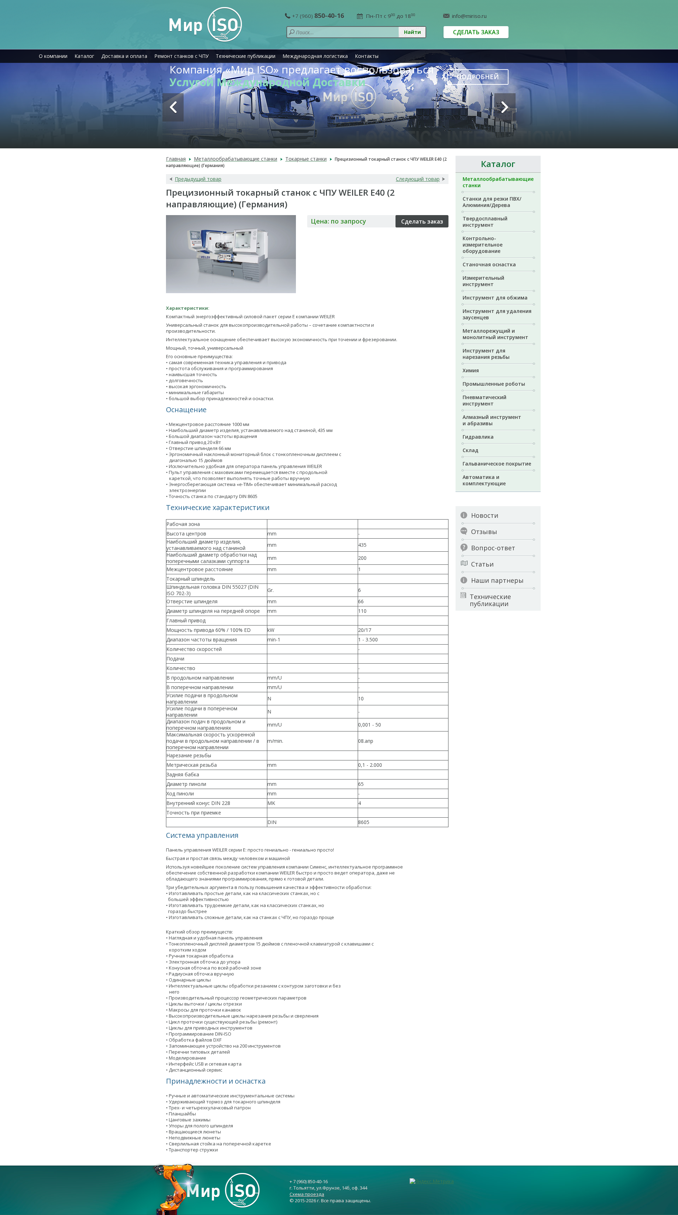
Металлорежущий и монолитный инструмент (495, 333)
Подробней (478, 76)
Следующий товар (418, 179)
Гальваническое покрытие (497, 463)
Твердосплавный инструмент (485, 221)
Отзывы (484, 531)
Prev (173, 107)
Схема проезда (307, 1194)
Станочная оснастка (489, 264)
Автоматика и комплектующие (484, 480)
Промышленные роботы (494, 383)
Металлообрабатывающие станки (498, 182)
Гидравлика (478, 436)
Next (505, 107)
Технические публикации (245, 56)
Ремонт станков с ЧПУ (181, 56)
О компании (53, 56)
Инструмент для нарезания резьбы (486, 353)
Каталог (84, 56)
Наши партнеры (497, 580)
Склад (470, 450)
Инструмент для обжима (495, 297)
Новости (484, 515)
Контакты (367, 56)
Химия (471, 370)
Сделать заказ (476, 32)
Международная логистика (315, 56)
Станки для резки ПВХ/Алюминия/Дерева (492, 201)
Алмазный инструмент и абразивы (492, 420)
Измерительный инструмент (483, 281)
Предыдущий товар (198, 179)
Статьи (482, 564)
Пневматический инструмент (484, 400)
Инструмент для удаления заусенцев (497, 314)
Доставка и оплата (124, 56)
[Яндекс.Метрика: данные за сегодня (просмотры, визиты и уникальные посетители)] (432, 1181)
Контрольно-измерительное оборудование (482, 244)
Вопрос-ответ (493, 548)
